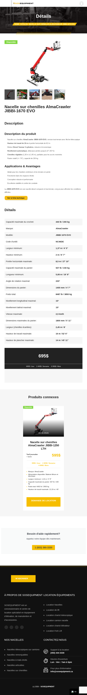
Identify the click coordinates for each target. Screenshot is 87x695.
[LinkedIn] (21, 627)
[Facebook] (6, 627)
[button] (23, 578)
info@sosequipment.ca (61, 671)
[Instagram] (11, 627)
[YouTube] (16, 627)
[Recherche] (81, 3)
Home (16, 24)
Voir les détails (43, 433)
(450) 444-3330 (57, 653)
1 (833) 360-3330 (43, 547)
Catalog (24, 24)
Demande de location (45, 499)
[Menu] (5, 3)
